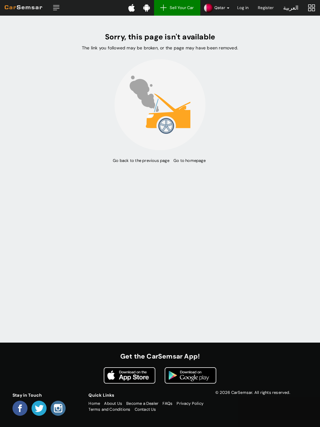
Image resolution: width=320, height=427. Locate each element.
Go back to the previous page (141, 160)
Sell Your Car (182, 7)
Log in (242, 7)
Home (94, 403)
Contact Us (145, 409)
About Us (113, 403)
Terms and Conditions (109, 409)
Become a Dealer (142, 403)
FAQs (167, 403)
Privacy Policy (190, 403)
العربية (290, 8)
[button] (56, 8)
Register (266, 7)
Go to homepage (189, 160)
